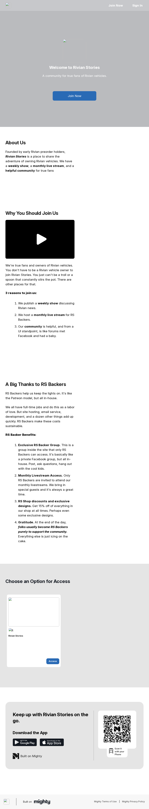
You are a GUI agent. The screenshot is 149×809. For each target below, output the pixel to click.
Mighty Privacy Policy (133, 801)
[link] (33, 630)
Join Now (115, 5)
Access (53, 661)
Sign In (137, 5)
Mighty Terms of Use (105, 801)
